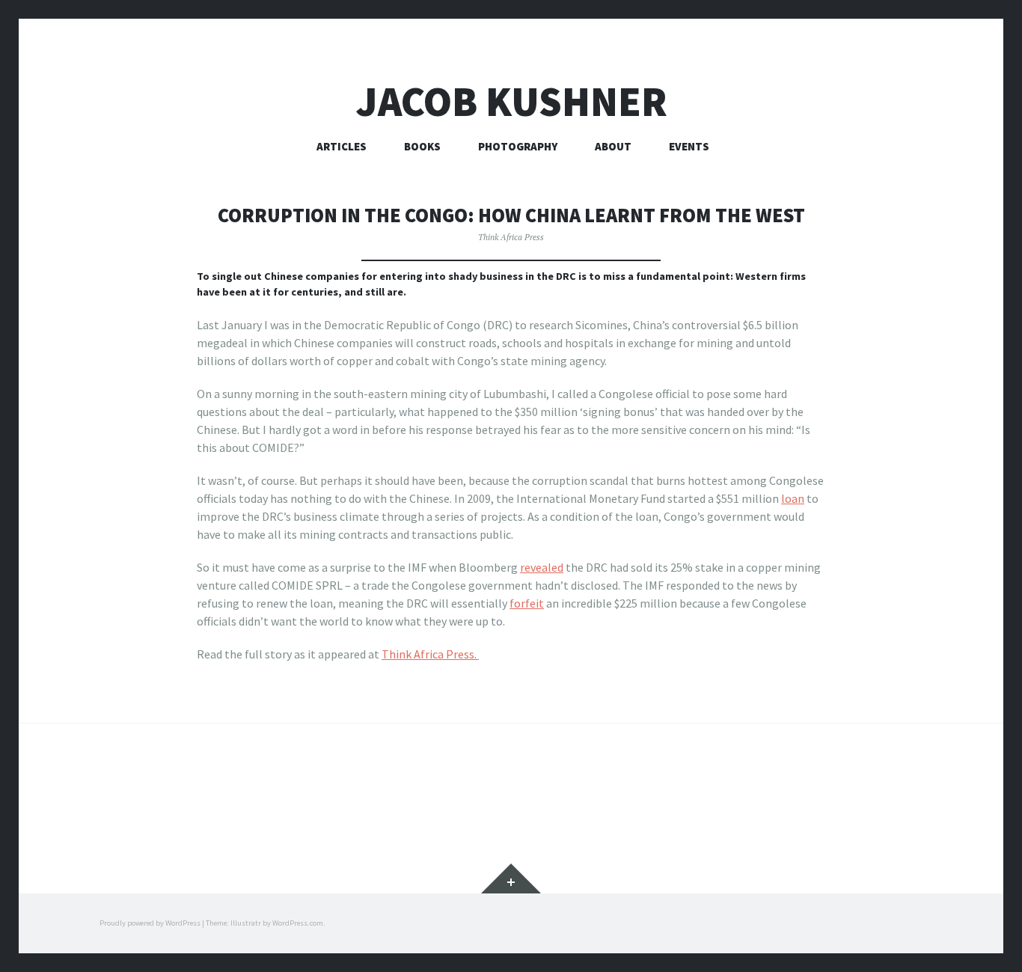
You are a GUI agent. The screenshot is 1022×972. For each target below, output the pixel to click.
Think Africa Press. (430, 654)
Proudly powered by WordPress (150, 923)
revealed (541, 567)
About (613, 146)
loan (792, 498)
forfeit (527, 603)
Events (689, 146)
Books (422, 146)
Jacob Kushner (511, 101)
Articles (341, 146)
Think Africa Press (511, 236)
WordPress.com (297, 923)
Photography (517, 146)
